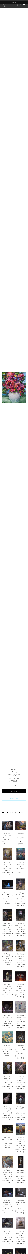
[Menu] (24, 5)
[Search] (17, 5)
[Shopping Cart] (20, 5)
